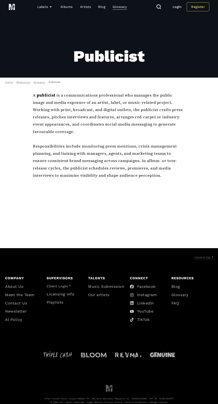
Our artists (99, 295)
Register (198, 7)
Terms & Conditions (136, 402)
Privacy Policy (113, 402)
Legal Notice (94, 402)
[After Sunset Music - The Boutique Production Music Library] (109, 388)
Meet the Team (19, 295)
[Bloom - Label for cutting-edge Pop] (93, 354)
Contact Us (16, 303)
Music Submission (106, 286)
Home (9, 82)
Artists (85, 7)
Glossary (120, 7)
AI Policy (13, 319)
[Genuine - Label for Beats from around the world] (162, 354)
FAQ (175, 303)
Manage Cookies (159, 402)
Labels (42, 7)
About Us (14, 286)
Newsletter (16, 311)
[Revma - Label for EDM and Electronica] (128, 354)
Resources (23, 82)
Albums (66, 7)
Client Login (57, 286)
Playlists (55, 302)
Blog (101, 7)
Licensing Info (60, 294)
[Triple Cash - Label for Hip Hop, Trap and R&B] (57, 355)
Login (177, 7)
